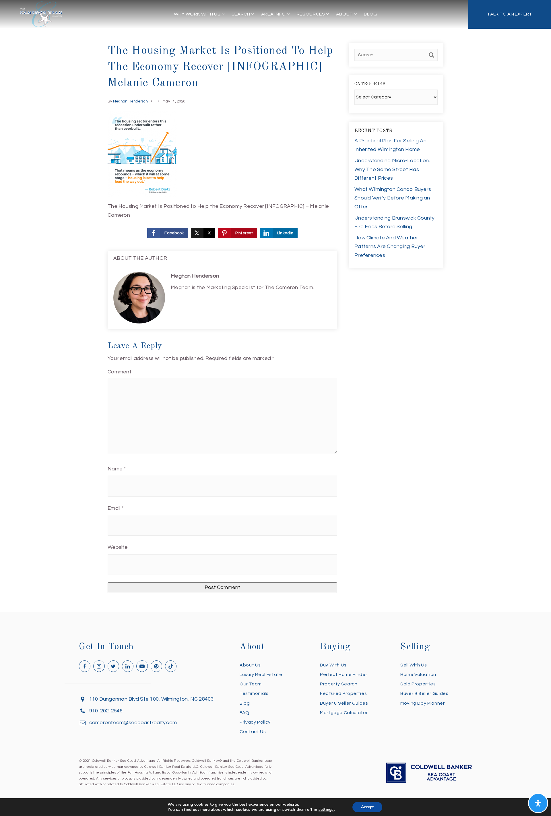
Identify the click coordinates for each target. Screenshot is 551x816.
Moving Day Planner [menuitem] (422, 703)
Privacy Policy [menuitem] (255, 722)
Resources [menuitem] (311, 14)
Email (116, 508)
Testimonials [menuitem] (254, 693)
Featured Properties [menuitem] (343, 693)
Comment (119, 372)
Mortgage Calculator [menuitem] (344, 712)
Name (117, 469)
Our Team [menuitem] (251, 684)
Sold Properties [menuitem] (418, 684)
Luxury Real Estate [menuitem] (261, 674)
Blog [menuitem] (370, 14)
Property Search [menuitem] (339, 684)
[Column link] (510, 14)
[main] (275, 306)
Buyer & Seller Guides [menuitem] (344, 703)
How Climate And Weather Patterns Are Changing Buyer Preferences (389, 246)
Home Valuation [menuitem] (418, 674)
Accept (367, 807)
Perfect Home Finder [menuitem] (343, 674)
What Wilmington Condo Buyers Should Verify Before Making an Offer (392, 198)
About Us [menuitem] (250, 665)
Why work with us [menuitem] (198, 14)
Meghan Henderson (130, 101)
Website (118, 547)
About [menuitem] (345, 14)
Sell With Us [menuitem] (413, 665)
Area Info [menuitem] (274, 14)
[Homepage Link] (41, 14)
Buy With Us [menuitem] (333, 665)
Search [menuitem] (241, 14)
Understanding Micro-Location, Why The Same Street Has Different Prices (392, 169)
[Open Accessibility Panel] (538, 803)
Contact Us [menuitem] (253, 731)
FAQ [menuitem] (244, 712)
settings (326, 809)
